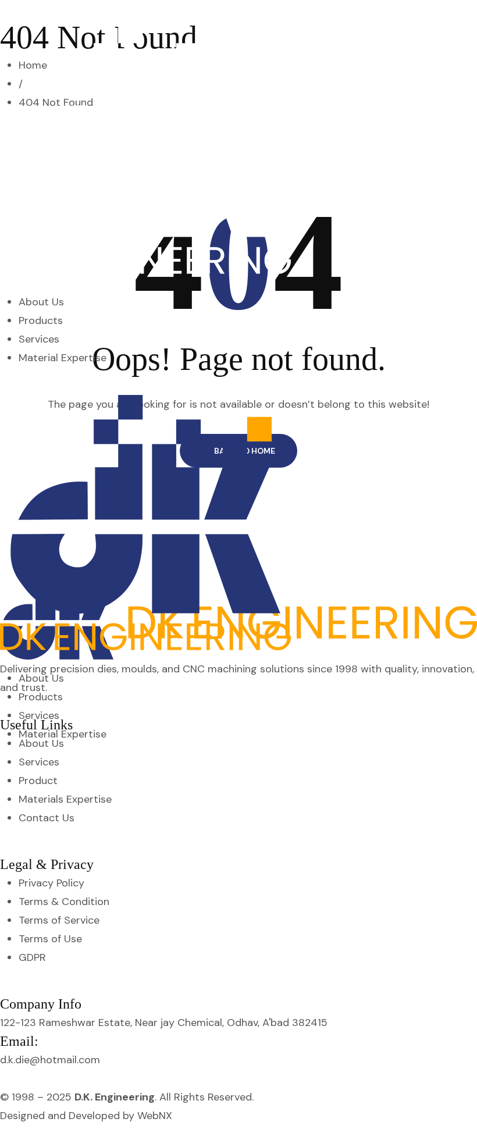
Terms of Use (50, 939)
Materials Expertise (65, 799)
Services (39, 339)
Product (38, 781)
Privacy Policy (51, 883)
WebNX (154, 1116)
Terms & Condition (64, 902)
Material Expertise (62, 358)
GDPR (32, 957)
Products (41, 320)
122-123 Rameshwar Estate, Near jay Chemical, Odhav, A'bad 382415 (164, 1023)
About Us (41, 302)
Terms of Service (59, 920)
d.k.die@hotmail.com (50, 1060)
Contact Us (46, 818)
